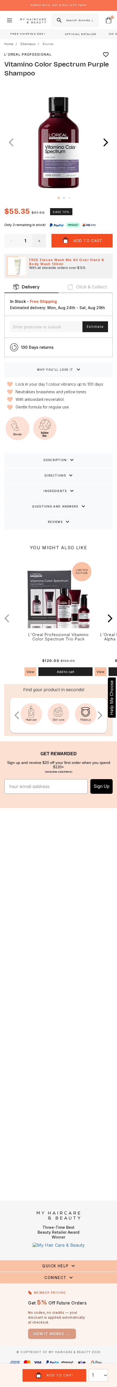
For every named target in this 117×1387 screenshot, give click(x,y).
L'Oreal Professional (28, 54)
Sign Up (101, 786)
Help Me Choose (111, 697)
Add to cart (65, 672)
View (30, 672)
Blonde (48, 44)
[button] (106, 142)
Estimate (95, 327)
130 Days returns (37, 347)
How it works (51, 1333)
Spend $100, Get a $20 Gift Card (58, 5)
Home (8, 44)
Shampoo (28, 44)
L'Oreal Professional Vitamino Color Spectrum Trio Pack (58, 637)
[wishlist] (106, 54)
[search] (58, 20)
